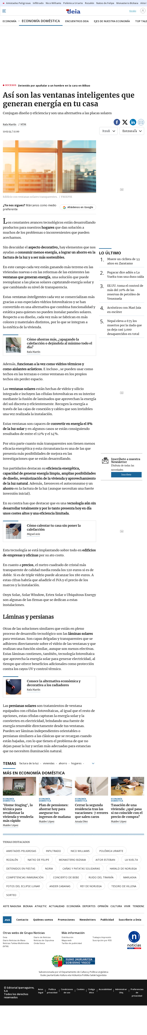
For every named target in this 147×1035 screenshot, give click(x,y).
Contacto (22, 919)
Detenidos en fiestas (20, 868)
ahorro (63, 763)
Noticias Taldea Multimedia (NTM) (16, 945)
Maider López (10, 825)
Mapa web (67, 940)
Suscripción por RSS (102, 940)
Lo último (110, 252)
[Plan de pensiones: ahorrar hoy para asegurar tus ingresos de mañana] (55, 786)
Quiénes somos (43, 919)
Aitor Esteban (105, 859)
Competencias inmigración (24, 877)
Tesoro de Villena (123, 886)
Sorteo (11, 895)
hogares (76, 763)
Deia (5, 937)
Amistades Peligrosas (21, 851)
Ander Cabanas (59, 886)
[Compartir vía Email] (141, 123)
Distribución (67, 937)
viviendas (48, 763)
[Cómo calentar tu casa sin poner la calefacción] (13, 531)
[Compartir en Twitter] (125, 123)
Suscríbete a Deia (130, 919)
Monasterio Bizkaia (72, 859)
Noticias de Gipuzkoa (44, 940)
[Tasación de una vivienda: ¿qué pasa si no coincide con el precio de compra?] (127, 786)
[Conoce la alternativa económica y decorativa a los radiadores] (13, 686)
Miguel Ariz (33, 534)
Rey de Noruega (91, 886)
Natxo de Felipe (38, 859)
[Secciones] (4, 10)
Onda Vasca (39, 943)
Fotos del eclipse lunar (23, 886)
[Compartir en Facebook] (117, 123)
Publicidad (107, 919)
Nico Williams (80, 851)
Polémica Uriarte (111, 851)
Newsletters (88, 919)
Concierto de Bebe (66, 877)
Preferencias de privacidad (137, 992)
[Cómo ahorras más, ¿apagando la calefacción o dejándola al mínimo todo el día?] (13, 345)
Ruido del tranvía (101, 877)
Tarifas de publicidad (72, 943)
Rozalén (12, 859)
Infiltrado (53, 851)
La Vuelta (131, 859)
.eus (7, 920)
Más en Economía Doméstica (34, 772)
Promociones (66, 919)
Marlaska (129, 877)
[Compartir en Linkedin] (133, 123)
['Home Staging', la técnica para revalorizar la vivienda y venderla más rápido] (19, 786)
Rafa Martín (9, 124)
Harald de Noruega (123, 868)
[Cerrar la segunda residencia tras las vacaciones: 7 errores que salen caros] (91, 786)
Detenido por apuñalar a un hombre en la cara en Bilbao (54, 85)
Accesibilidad (105, 989)
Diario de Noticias (42, 937)
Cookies (80, 989)
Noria (49, 868)
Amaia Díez (81, 821)
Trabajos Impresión (102, 937)
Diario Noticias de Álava (14, 940)
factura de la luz (29, 763)
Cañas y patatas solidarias (81, 868)
